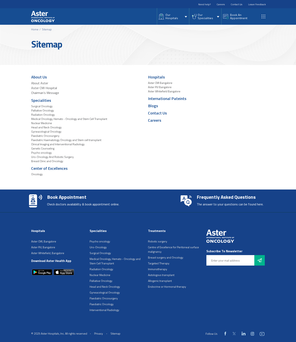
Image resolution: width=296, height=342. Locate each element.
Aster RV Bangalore (160, 87)
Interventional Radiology (104, 310)
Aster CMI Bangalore (160, 83)
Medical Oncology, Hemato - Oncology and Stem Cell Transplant (69, 119)
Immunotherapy (157, 269)
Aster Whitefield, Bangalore (47, 253)
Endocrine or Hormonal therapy (167, 286)
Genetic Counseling (42, 148)
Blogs (153, 106)
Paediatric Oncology (102, 304)
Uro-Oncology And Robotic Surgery (52, 157)
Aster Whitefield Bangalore (164, 91)
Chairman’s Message (45, 92)
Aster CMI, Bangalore (43, 241)
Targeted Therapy (158, 263)
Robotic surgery (157, 241)
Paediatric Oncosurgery (45, 136)
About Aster (39, 83)
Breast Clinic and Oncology (47, 161)
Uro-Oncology (98, 247)
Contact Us (236, 4)
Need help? (204, 4)
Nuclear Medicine (41, 123)
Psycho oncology (41, 152)
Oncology (37, 174)
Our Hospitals (172, 16)
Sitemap (115, 333)
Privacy (98, 333)
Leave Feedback (257, 4)
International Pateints (167, 98)
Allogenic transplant (160, 281)
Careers (221, 4)
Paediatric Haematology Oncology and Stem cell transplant (66, 140)
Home (34, 29)
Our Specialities (205, 16)
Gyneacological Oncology (46, 131)
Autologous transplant (161, 275)
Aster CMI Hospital (44, 88)
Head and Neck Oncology (46, 127)
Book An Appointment (238, 16)
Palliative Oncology (42, 110)
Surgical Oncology (42, 106)
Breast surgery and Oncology (165, 257)
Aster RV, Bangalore (43, 247)
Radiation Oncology (43, 114)
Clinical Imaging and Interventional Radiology (58, 144)
